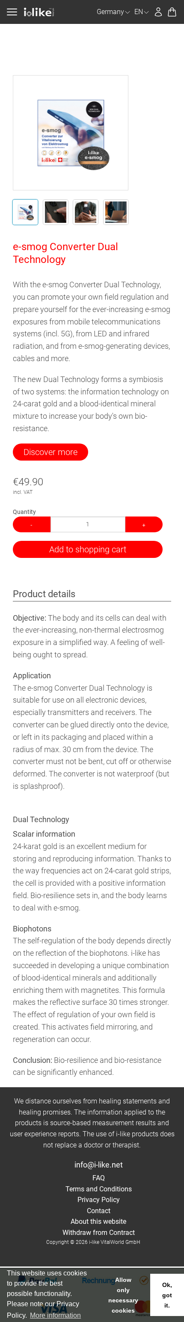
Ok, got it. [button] (167, 1295)
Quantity (24, 511)
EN (138, 12)
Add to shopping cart (87, 549)
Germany (110, 12)
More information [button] (55, 1315)
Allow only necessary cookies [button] (123, 1295)
